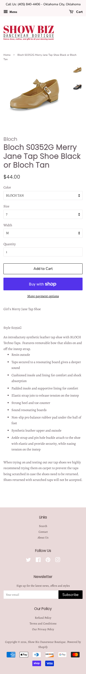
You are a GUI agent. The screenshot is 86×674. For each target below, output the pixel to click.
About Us (43, 537)
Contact (43, 532)
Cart (79, 12)
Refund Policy (43, 618)
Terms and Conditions (43, 623)
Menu (13, 12)
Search (43, 526)
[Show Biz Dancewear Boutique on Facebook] (38, 561)
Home (7, 55)
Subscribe (70, 594)
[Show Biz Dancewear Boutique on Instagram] (57, 561)
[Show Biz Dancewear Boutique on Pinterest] (47, 561)
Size (6, 206)
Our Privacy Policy (43, 629)
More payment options (43, 296)
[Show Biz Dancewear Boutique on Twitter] (28, 561)
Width (7, 225)
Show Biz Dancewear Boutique (47, 642)
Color (7, 187)
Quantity (9, 244)
